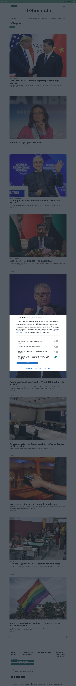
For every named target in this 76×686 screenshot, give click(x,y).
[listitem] (38, 338)
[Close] (63, 317)
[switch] (56, 341)
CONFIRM (27, 362)
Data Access (38, 368)
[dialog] (38, 343)
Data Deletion (29, 368)
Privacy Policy (46, 368)
